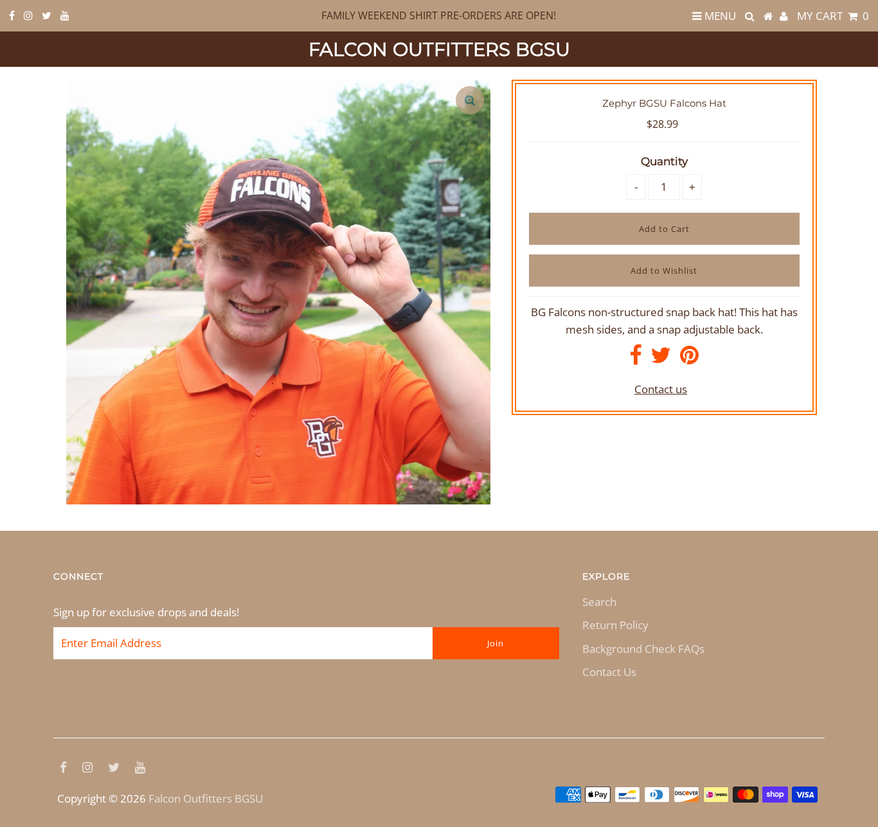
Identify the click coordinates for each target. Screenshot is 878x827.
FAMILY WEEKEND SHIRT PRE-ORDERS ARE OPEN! (438, 15)
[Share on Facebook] (635, 358)
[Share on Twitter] (660, 358)
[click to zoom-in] (470, 100)
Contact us (660, 389)
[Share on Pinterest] (689, 358)
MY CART (833, 15)
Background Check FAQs (643, 648)
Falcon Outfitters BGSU (439, 49)
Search (599, 601)
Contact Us (609, 671)
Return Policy (615, 625)
